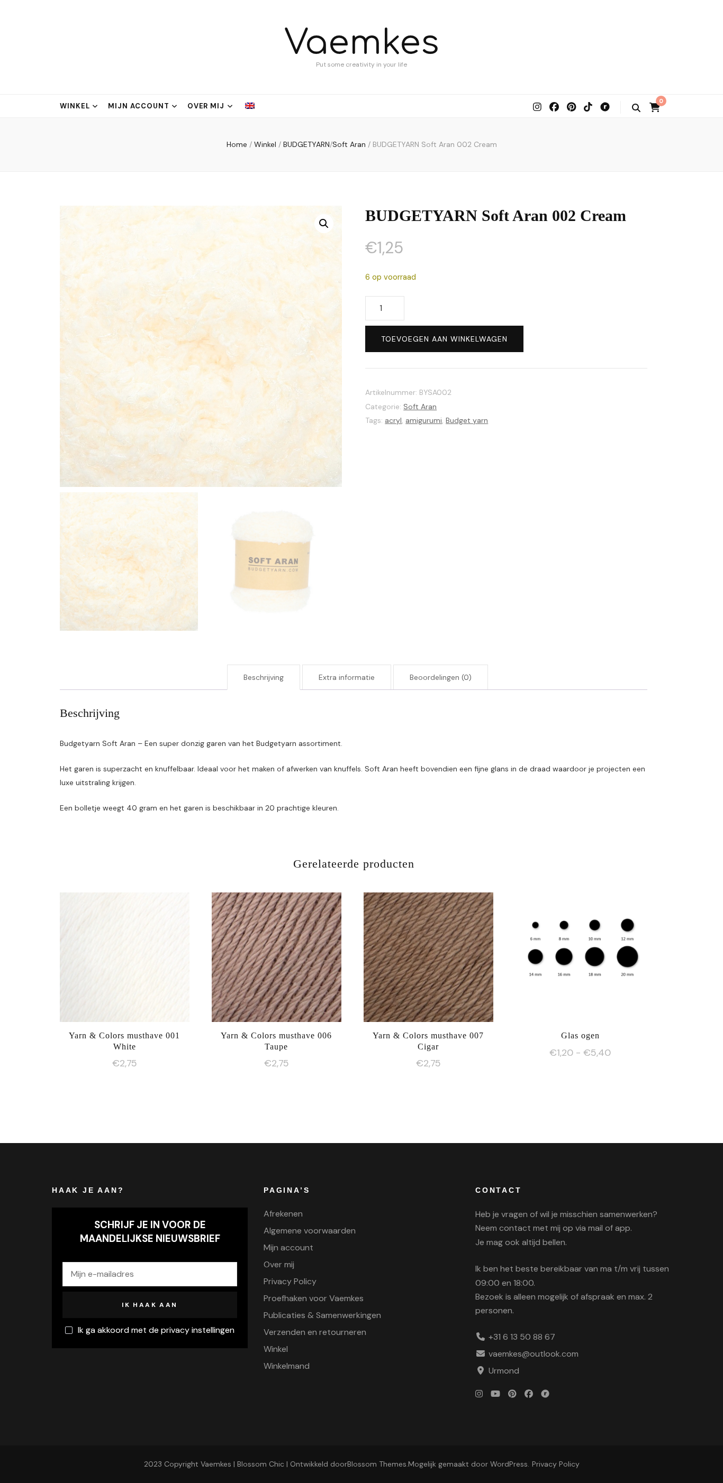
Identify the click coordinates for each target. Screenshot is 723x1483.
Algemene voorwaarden (310, 1230)
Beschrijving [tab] (263, 677)
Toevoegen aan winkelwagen (444, 339)
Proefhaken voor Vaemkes (314, 1298)
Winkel (75, 106)
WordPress (509, 1464)
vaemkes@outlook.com (534, 1353)
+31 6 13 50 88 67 (522, 1336)
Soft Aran (420, 406)
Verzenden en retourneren (315, 1332)
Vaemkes (361, 43)
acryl (393, 420)
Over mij (206, 106)
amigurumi (423, 420)
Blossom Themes (376, 1464)
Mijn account (138, 106)
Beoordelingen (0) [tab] (441, 677)
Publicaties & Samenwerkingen (322, 1315)
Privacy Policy (290, 1281)
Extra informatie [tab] (347, 677)
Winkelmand (287, 1365)
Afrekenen (283, 1213)
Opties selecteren (580, 956)
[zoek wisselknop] (636, 108)
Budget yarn (467, 420)
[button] (323, 223)
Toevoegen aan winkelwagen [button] (125, 954)
